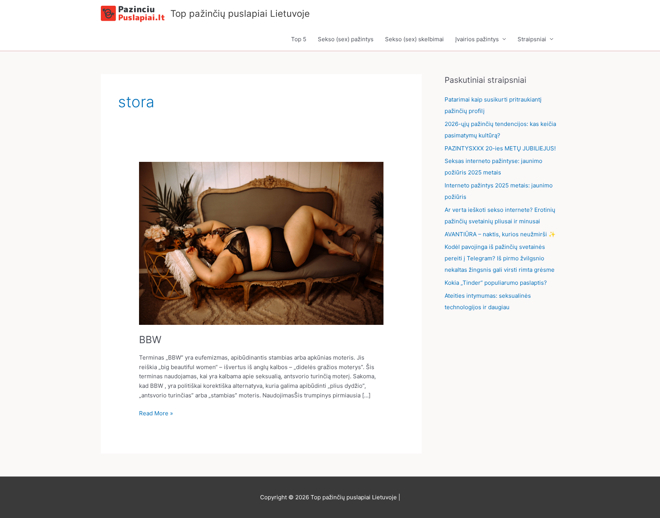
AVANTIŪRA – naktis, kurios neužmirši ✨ (500, 234)
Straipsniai (532, 39)
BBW (150, 339)
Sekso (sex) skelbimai (414, 39)
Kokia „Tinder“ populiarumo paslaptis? (496, 282)
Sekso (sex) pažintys (346, 39)
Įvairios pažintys (477, 39)
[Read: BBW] (261, 242)
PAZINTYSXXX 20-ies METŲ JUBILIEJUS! (500, 148)
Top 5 (298, 39)
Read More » (156, 413)
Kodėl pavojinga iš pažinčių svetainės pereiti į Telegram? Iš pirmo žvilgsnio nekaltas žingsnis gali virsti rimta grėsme (500, 258)
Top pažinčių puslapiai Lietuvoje (240, 13)
